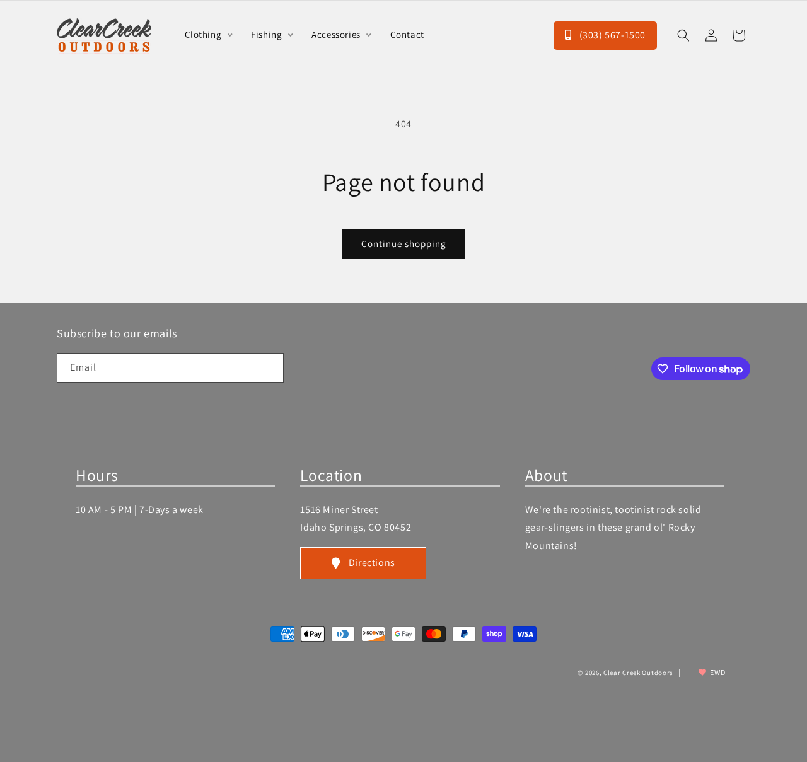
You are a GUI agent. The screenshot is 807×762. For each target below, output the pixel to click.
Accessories (337, 34)
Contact (407, 34)
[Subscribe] (269, 368)
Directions (372, 562)
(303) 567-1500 (611, 35)
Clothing (204, 34)
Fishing (267, 34)
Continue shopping (403, 244)
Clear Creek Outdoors (638, 672)
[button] (683, 35)
